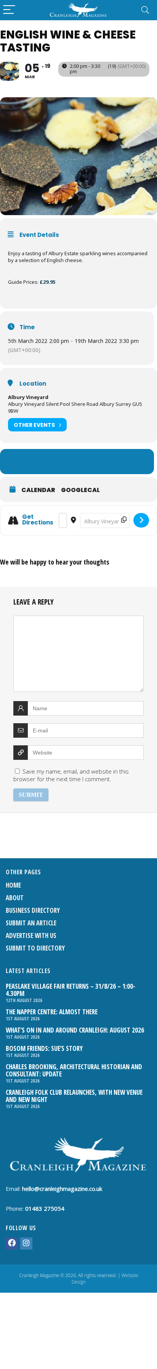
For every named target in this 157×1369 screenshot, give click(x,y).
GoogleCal (80, 490)
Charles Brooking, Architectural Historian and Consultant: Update (74, 1070)
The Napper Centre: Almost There (52, 1011)
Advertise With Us (31, 935)
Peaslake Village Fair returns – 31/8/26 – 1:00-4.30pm (70, 990)
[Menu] (9, 10)
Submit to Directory (35, 948)
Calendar (38, 490)
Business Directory (33, 910)
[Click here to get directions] (141, 520)
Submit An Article (31, 923)
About (15, 897)
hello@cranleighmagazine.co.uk (62, 1188)
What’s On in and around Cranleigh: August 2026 (75, 1030)
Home (13, 885)
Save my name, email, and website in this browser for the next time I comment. (71, 775)
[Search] (145, 10)
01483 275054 (44, 1208)
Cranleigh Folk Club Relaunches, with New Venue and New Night (74, 1096)
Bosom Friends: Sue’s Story (44, 1048)
